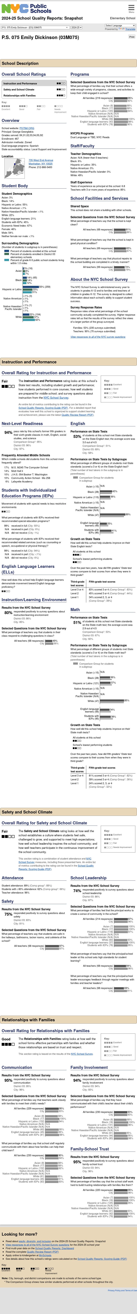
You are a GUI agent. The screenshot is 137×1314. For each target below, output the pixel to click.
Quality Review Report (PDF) (78, 414)
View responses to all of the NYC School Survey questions (37, 1244)
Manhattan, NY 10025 (40, 163)
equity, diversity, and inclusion (35, 1241)
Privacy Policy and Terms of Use (122, 1290)
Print (131, 37)
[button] (131, 9)
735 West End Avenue (41, 160)
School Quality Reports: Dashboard (54, 1248)
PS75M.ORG (27, 128)
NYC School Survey (56, 397)
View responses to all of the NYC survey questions (98, 336)
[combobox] (35, 27)
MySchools (45, 1255)
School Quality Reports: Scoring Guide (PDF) (43, 407)
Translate (130, 29)
